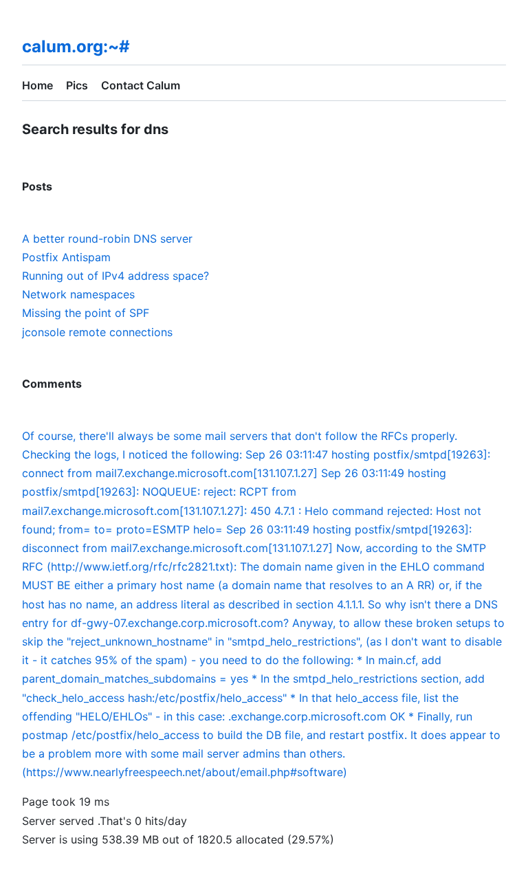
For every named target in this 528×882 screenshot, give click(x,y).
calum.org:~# (76, 46)
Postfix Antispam (66, 257)
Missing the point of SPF (85, 313)
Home (37, 85)
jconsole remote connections (97, 332)
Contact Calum (140, 85)
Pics (77, 85)
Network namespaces (78, 294)
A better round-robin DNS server (107, 238)
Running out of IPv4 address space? (115, 276)
